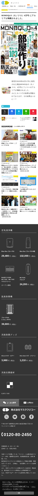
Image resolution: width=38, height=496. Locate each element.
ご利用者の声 (21, 6)
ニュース (6, 106)
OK (19, 493)
